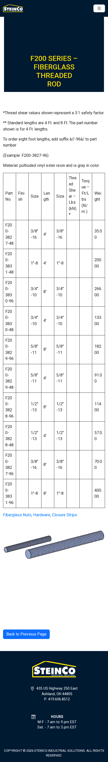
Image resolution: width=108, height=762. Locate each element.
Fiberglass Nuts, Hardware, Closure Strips (40, 515)
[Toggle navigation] (99, 8)
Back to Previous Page (26, 634)
